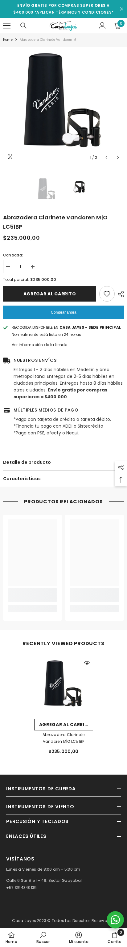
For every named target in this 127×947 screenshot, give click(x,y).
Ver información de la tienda (40, 344)
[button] (106, 157)
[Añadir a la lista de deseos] (107, 294)
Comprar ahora (63, 312)
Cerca (121, 9)
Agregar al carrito (49, 294)
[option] (63, 105)
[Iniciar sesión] (102, 25)
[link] (32, 595)
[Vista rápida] (87, 662)
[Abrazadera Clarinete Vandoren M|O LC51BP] (63, 686)
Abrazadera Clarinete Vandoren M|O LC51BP (63, 738)
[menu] (6, 25)
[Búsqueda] (23, 25)
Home (8, 39)
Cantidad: (13, 255)
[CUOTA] (119, 294)
